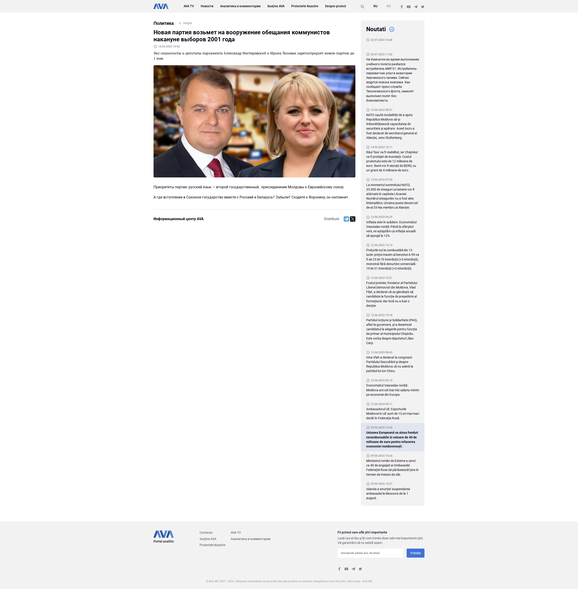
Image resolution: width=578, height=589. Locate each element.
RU (375, 6)
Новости (207, 6)
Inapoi (187, 23)
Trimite (415, 553)
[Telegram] (346, 219)
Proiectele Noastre (304, 6)
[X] (352, 219)
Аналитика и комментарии (240, 6)
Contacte (206, 532)
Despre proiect (335, 6)
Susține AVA (275, 6)
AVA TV (189, 6)
